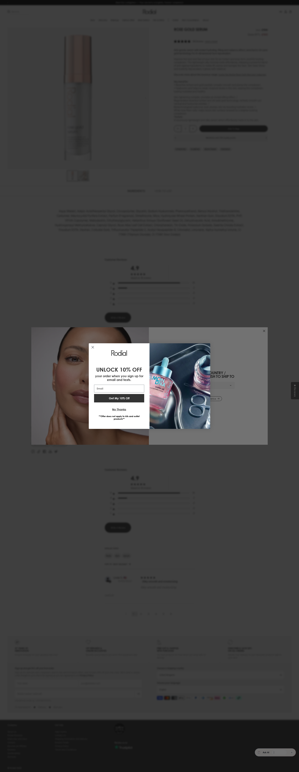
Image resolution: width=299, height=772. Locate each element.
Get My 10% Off (119, 398)
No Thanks (119, 409)
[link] (119, 353)
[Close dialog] (92, 347)
